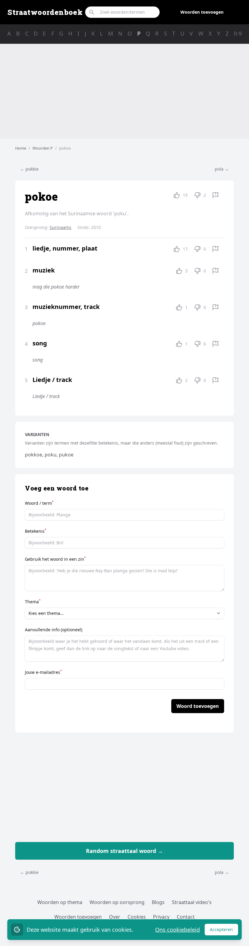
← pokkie (29, 169)
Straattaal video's (192, 902)
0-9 (238, 33)
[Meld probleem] (216, 195)
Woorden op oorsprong (117, 902)
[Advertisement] (124, 91)
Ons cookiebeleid (177, 929)
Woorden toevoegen (201, 12)
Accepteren (224, 931)
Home (20, 148)
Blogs (158, 902)
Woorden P (42, 148)
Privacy (161, 916)
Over (114, 916)
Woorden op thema (59, 902)
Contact (186, 916)
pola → (222, 169)
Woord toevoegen (197, 706)
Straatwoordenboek (45, 12)
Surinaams (60, 227)
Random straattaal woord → (124, 850)
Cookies (137, 916)
